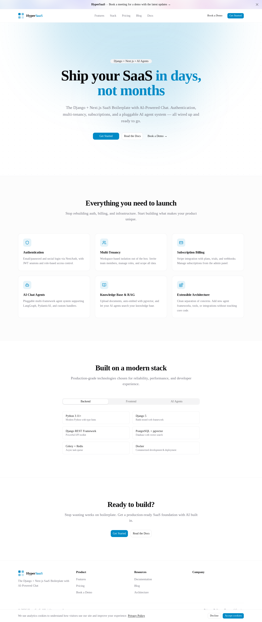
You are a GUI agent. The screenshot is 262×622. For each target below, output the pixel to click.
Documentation (143, 579)
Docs (150, 15)
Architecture (141, 592)
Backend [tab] (85, 401)
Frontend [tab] (131, 401)
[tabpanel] (131, 432)
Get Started (235, 15)
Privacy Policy (136, 615)
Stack (113, 15)
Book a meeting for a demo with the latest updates (131, 4)
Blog (139, 15)
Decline (214, 615)
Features (99, 15)
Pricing (126, 15)
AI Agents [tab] (176, 401)
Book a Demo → (157, 136)
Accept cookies (233, 615)
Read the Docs (132, 136)
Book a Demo (214, 15)
